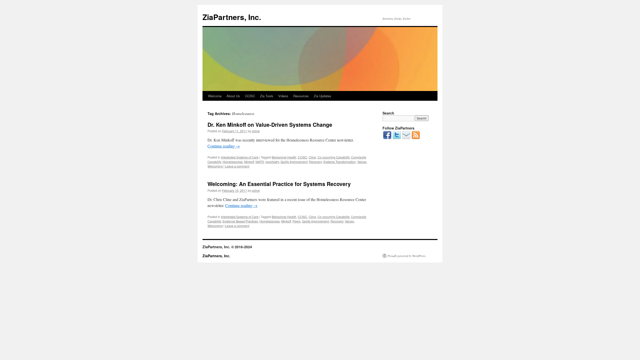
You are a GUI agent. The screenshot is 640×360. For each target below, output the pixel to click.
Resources (301, 96)
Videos (283, 96)
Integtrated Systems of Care (239, 157)
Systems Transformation (339, 162)
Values (361, 162)
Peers (296, 221)
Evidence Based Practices (240, 221)
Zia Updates (322, 96)
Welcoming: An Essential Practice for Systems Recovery (279, 184)
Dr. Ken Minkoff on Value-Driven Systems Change (270, 124)
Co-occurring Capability (334, 157)
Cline (312, 157)
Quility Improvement (294, 162)
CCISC (250, 96)
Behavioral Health (284, 157)
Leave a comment (237, 166)
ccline (256, 131)
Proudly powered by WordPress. (407, 256)
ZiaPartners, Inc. (231, 17)
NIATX (260, 162)
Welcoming (215, 166)
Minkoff (249, 162)
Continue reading (224, 145)
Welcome (215, 96)
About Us (233, 96)
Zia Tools (266, 96)
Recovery (315, 162)
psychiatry (272, 162)
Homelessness (232, 162)
